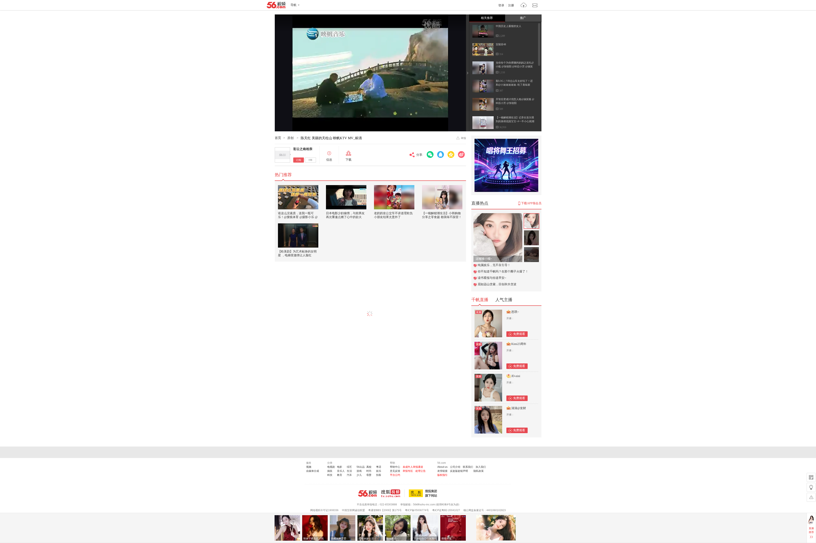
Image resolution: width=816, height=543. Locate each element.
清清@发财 (518, 408)
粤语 (378, 466)
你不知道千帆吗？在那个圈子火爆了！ (503, 271)
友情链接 (442, 470)
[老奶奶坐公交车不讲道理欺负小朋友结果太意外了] (394, 197)
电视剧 (331, 466)
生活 (349, 470)
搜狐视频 (393, 493)
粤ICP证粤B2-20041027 (446, 510)
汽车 (349, 475)
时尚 (368, 470)
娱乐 (378, 470)
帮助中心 (395, 466)
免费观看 (519, 334)
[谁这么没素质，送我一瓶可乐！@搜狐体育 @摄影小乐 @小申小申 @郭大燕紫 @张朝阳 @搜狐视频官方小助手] (298, 197)
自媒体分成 (312, 470)
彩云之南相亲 (302, 149)
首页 (278, 138)
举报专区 (408, 470)
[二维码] (811, 477)
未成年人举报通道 (413, 466)
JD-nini (515, 376)
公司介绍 (455, 466)
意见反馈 (395, 470)
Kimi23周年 (518, 344)
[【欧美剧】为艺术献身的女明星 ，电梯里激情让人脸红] (298, 235)
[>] (524, 6)
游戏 (359, 470)
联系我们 (468, 466)
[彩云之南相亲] (282, 155)
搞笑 (329, 470)
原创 (291, 138)
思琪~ (515, 311)
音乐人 (341, 470)
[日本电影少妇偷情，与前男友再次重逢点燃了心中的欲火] (346, 197)
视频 (308, 466)
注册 (511, 5)
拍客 (378, 475)
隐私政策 (478, 470)
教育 (339, 475)
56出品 (361, 466)
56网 (367, 493)
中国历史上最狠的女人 (508, 26)
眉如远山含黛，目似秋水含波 (497, 284)
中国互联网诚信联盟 (353, 510)
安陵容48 (501, 44)
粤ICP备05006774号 (417, 510)
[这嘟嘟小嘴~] (497, 215)
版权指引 (442, 475)
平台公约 (395, 475)
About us (442, 466)
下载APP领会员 (531, 203)
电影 (339, 466)
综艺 (349, 466)
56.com (276, 6)
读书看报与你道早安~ (492, 277)
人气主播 (503, 299)
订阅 (298, 160)
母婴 (368, 475)
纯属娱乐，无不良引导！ (494, 265)
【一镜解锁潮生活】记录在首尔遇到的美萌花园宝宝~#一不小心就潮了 (515, 121)
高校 (368, 466)
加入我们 (481, 466)
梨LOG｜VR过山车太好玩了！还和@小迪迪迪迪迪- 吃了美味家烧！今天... (514, 84)
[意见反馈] (811, 497)
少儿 (359, 475)
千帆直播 (479, 299)
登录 (501, 5)
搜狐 (424, 493)
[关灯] (811, 487)
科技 (329, 475)
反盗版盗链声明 (459, 470)
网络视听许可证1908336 (324, 510)
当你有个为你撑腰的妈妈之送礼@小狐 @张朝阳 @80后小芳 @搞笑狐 (515, 66)
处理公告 (420, 470)
